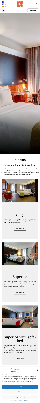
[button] (37, 370)
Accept (20, 387)
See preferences (20, 397)
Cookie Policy (14, 400)
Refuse (20, 392)
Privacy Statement (24, 400)
